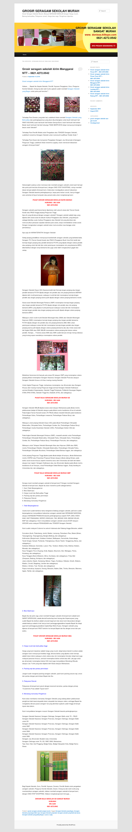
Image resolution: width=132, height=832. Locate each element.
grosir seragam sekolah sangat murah (39, 811)
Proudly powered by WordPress (66, 825)
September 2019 (95, 109)
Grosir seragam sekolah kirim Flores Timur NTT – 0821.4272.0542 (99, 76)
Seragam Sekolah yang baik (49, 813)
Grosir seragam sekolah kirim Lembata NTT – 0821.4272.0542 (99, 89)
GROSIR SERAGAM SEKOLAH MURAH (50, 11)
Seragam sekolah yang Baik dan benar (69, 813)
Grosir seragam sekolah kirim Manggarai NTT (37, 81)
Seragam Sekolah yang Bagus (65, 811)
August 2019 (94, 111)
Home (24, 55)
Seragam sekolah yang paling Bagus (33, 815)
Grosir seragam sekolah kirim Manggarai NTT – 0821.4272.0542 (99, 83)
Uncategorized (95, 123)
